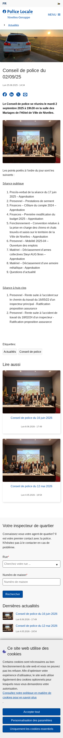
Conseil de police (30, 351)
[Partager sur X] (18, 94)
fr (4, 3)
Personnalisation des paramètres (31, 720)
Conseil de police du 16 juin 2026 (36, 613)
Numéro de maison (14, 574)
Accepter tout (31, 711)
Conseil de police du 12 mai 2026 (36, 625)
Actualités (13, 25)
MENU (52, 14)
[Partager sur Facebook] (5, 94)
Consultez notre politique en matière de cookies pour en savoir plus (27, 695)
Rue (5, 556)
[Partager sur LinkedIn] (11, 94)
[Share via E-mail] (25, 94)
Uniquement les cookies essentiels (31, 728)
